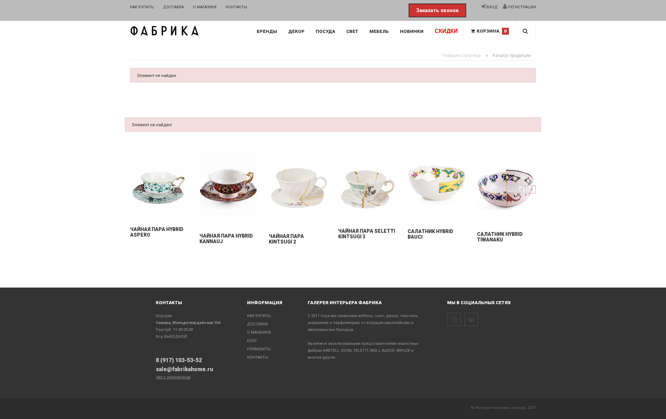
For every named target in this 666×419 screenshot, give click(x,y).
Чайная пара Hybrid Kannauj (226, 238)
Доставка (173, 7)
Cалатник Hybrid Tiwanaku (500, 236)
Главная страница (461, 55)
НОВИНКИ (412, 31)
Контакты (236, 7)
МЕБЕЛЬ (379, 31)
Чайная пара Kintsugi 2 (286, 239)
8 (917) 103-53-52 (179, 360)
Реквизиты (259, 349)
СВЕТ (352, 31)
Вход (492, 7)
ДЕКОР (296, 31)
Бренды (267, 31)
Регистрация (521, 7)
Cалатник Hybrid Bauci (430, 234)
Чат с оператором (173, 377)
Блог (252, 341)
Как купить (142, 7)
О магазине (205, 7)
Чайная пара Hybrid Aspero (156, 232)
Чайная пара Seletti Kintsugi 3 (366, 233)
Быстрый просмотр (159, 213)
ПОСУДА (325, 31)
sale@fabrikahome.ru (184, 369)
